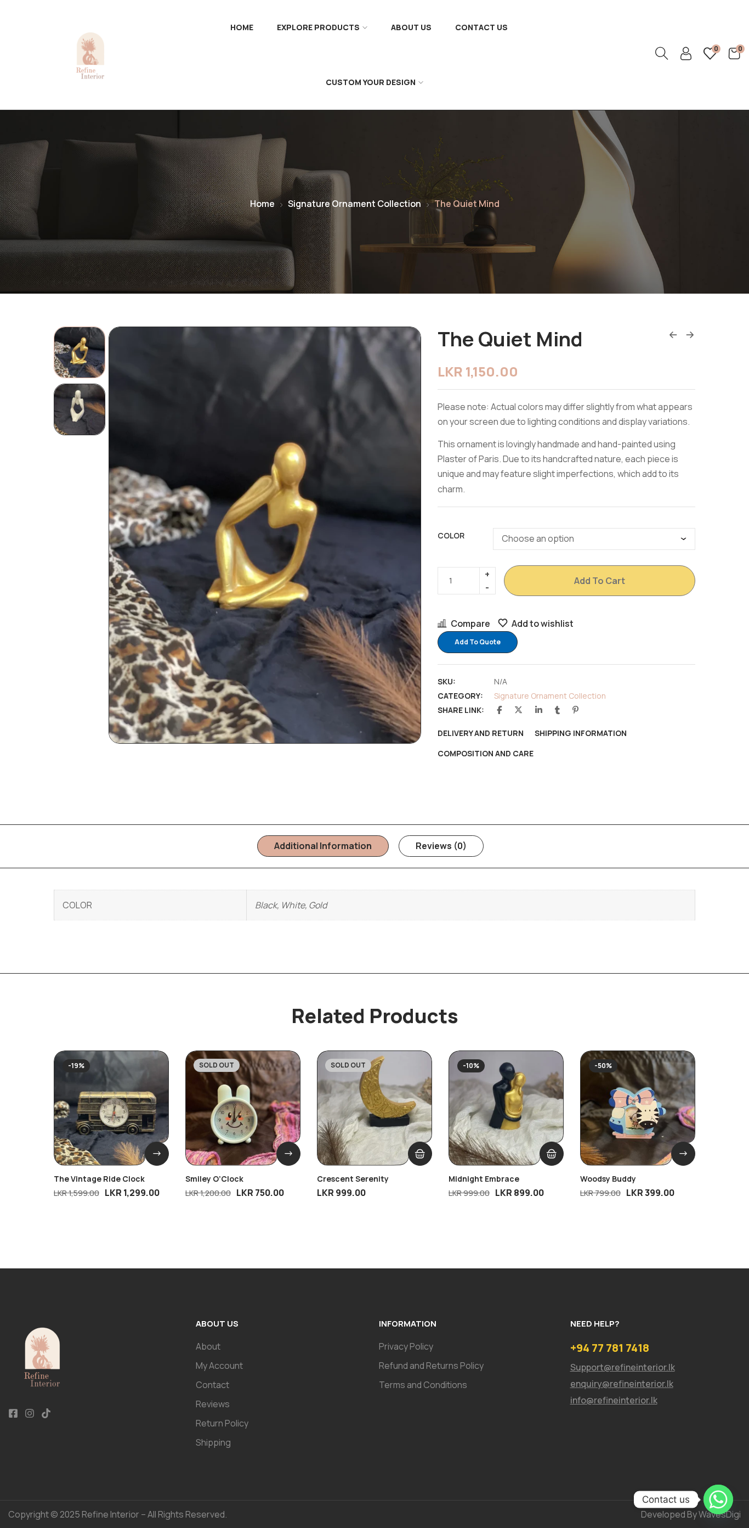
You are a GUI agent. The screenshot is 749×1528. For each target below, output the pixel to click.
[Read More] (420, 1154)
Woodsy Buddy (608, 1178)
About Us (411, 27)
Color (451, 535)
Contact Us (481, 27)
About (208, 1346)
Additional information (323, 846)
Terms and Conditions (423, 1385)
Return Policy (222, 1423)
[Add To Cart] (552, 1154)
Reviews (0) (441, 846)
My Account (219, 1366)
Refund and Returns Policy (431, 1366)
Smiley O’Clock (214, 1178)
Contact (212, 1385)
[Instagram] (30, 1413)
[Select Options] (157, 1154)
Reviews (213, 1404)
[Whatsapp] (718, 1499)
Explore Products (318, 27)
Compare (470, 623)
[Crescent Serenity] (374, 1108)
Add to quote (478, 642)
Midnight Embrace (484, 1178)
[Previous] (129, 535)
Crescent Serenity (353, 1178)
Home (241, 27)
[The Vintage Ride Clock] (111, 1108)
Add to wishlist (543, 623)
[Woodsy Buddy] (638, 1108)
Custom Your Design (371, 82)
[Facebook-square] (13, 1413)
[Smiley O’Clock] (243, 1108)
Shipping (213, 1442)
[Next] (400, 535)
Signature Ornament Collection (354, 204)
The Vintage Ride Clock (99, 1178)
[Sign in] (686, 56)
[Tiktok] (46, 1413)
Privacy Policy (406, 1346)
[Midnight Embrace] (506, 1108)
